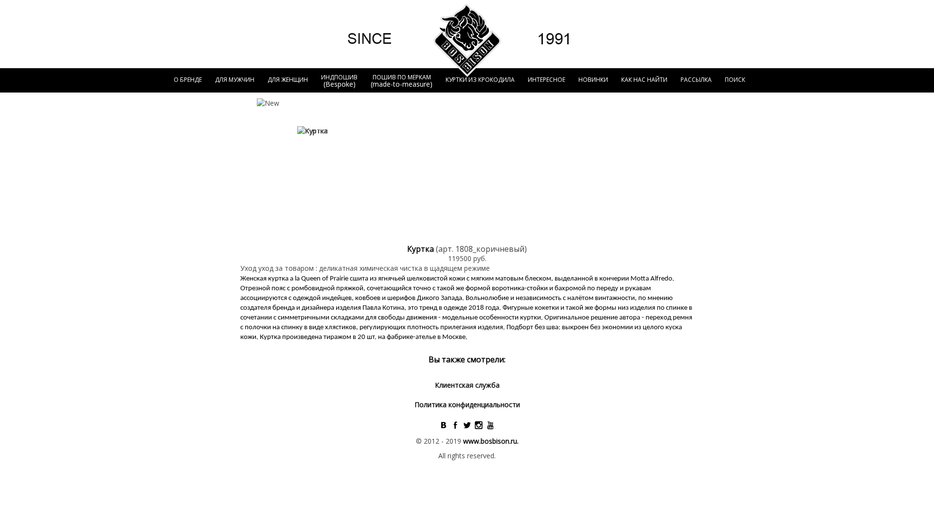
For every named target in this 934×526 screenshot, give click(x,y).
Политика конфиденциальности (467, 404)
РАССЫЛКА (696, 79)
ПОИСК (735, 79)
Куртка (421, 249)
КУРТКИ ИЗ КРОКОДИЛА (480, 79)
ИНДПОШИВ (339, 81)
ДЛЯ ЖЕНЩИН (288, 79)
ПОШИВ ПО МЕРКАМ (401, 81)
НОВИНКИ (593, 79)
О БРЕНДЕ (188, 79)
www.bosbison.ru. (491, 441)
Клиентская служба (467, 385)
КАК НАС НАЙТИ (644, 79)
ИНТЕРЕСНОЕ (546, 79)
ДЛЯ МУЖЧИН (234, 79)
